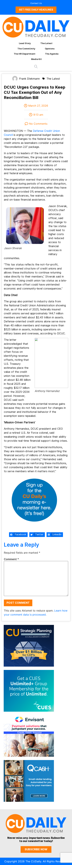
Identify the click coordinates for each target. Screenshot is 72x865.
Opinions (50, 48)
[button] (18, 534)
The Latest (46, 43)
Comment (11, 559)
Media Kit (36, 59)
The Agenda (51, 53)
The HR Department (24, 53)
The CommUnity (26, 48)
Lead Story (25, 43)
